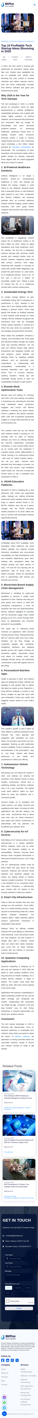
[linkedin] (7, 1360)
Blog (3, 1381)
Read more (7, 1102)
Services (4, 1377)
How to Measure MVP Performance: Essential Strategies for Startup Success (18, 1097)
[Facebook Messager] (4, 1399)
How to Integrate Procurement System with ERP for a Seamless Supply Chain (19, 1141)
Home (3, 1369)
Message (8, 1271)
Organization (16, 1198)
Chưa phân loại (8, 1152)
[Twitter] (17, 1360)
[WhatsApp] (4, 1404)
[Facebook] (2, 1360)
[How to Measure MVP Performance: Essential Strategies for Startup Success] (19, 1081)
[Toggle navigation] (35, 4)
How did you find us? (12, 1284)
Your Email (9, 1263)
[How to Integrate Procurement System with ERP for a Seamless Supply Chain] (19, 1125)
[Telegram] (4, 1409)
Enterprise (4, 41)
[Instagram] (12, 1360)
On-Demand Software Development (21, 41)
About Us (4, 1373)
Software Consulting (28, 1376)
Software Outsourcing (27, 1198)
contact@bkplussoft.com (14, 1236)
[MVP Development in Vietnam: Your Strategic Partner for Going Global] (19, 1169)
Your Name (9, 1255)
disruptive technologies (21, 147)
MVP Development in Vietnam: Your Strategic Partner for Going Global (16, 1186)
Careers (4, 1385)
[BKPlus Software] (7, 4)
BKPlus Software (22, 1036)
